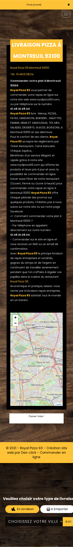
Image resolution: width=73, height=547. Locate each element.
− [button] (15, 323)
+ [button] (15, 317)
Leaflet (59, 404)
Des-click (28, 452)
